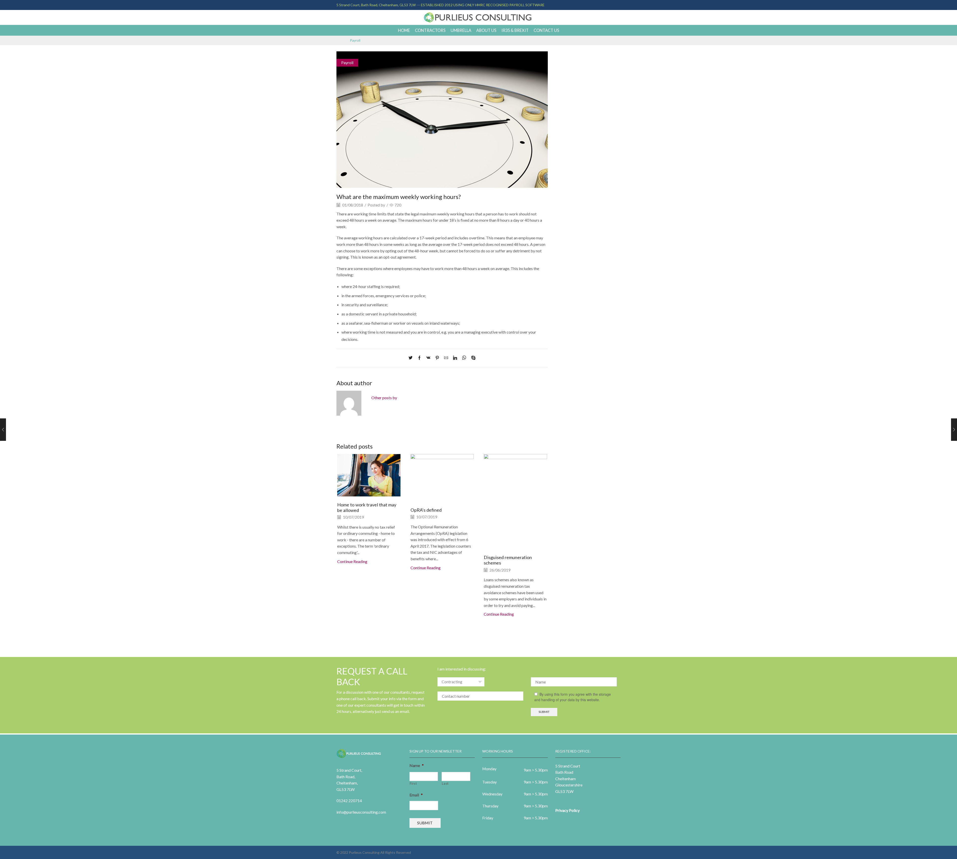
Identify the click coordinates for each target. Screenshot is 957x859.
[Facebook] (419, 358)
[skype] (472, 358)
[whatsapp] (464, 358)
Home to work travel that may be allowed (366, 507)
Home (404, 30)
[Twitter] (411, 358)
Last (445, 783)
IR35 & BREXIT (515, 30)
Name (416, 765)
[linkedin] (455, 358)
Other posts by (384, 397)
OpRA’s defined (426, 510)
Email (416, 794)
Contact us (546, 30)
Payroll (355, 40)
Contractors (430, 30)
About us (486, 30)
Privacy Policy (567, 810)
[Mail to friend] (446, 358)
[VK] (428, 358)
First (413, 783)
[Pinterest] (437, 358)
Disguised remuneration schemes (508, 560)
